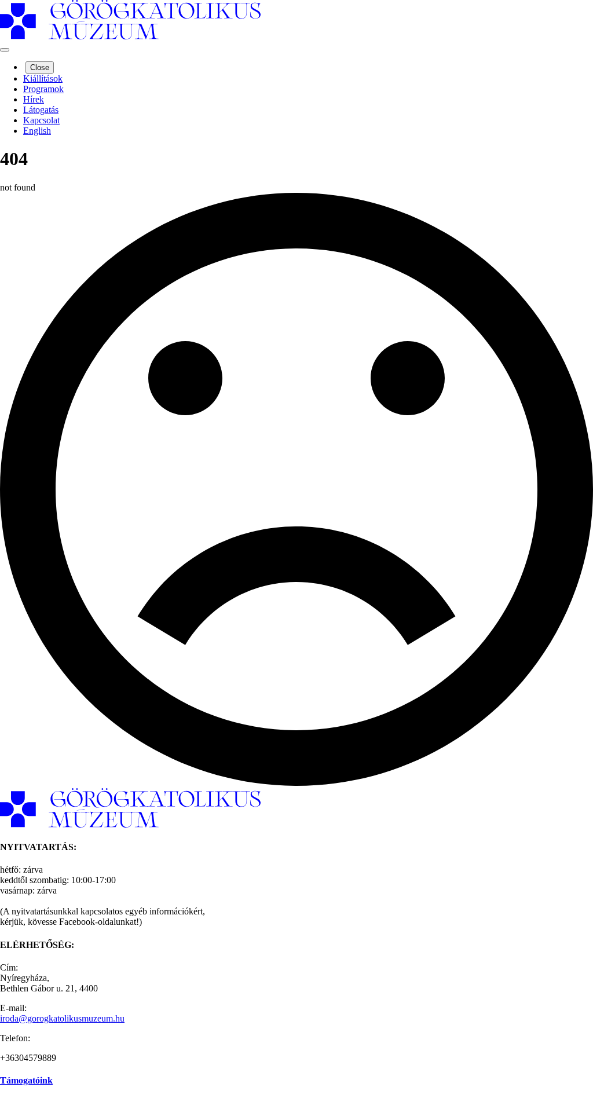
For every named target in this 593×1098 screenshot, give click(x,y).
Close (39, 67)
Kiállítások (43, 78)
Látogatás (40, 110)
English (37, 131)
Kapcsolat (41, 120)
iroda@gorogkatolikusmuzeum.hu (62, 1018)
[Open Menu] (4, 50)
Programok (43, 89)
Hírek (33, 99)
